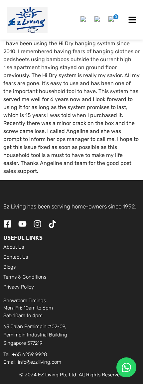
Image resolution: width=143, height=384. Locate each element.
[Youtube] (22, 224)
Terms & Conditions (24, 277)
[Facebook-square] (7, 224)
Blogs (9, 267)
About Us (13, 247)
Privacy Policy (18, 287)
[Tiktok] (52, 224)
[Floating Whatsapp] (126, 367)
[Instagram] (37, 224)
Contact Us (15, 257)
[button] (84, 20)
